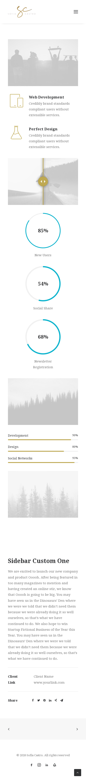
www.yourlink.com (49, 683)
